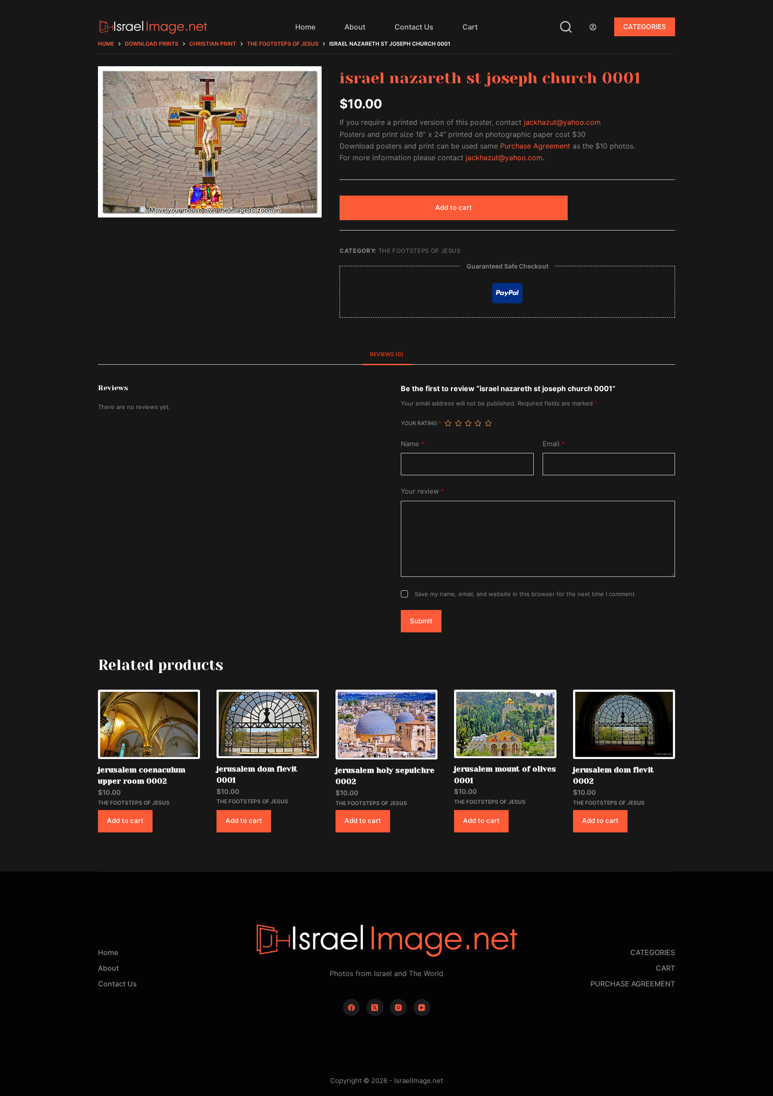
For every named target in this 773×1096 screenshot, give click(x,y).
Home (305, 26)
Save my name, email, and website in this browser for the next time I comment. (526, 593)
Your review (422, 491)
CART (665, 968)
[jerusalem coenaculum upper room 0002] (149, 724)
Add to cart (453, 207)
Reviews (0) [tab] (386, 354)
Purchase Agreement (535, 145)
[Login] (593, 27)
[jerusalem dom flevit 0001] (268, 724)
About (354, 26)
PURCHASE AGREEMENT (632, 983)
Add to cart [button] (125, 820)
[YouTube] (421, 1007)
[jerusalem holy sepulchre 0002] (386, 724)
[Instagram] (398, 1007)
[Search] (566, 27)
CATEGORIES (644, 26)
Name (413, 443)
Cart (470, 26)
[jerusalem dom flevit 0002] (624, 724)
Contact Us (414, 26)
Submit (421, 621)
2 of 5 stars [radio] (458, 423)
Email (554, 443)
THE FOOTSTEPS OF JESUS (419, 250)
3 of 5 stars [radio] (468, 423)
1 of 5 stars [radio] (448, 423)
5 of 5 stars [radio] (488, 423)
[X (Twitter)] (374, 1007)
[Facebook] (351, 1007)
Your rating (421, 423)
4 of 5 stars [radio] (478, 423)
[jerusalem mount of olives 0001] (505, 724)
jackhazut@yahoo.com (562, 122)
